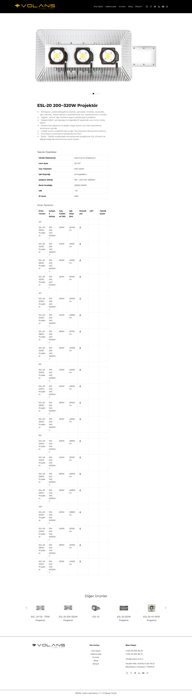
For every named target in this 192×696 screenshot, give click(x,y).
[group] (96, 614)
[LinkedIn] (159, 6)
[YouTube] (163, 6)
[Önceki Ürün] (26, 607)
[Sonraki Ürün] (165, 607)
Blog (96, 660)
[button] (122, 6)
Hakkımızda (96, 654)
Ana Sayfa (95, 651)
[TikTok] (167, 6)
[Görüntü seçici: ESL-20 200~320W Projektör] (93, 93)
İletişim (95, 664)
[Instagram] (147, 6)
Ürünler (95, 657)
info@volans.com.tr (134, 659)
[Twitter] (155, 6)
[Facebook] (151, 6)
